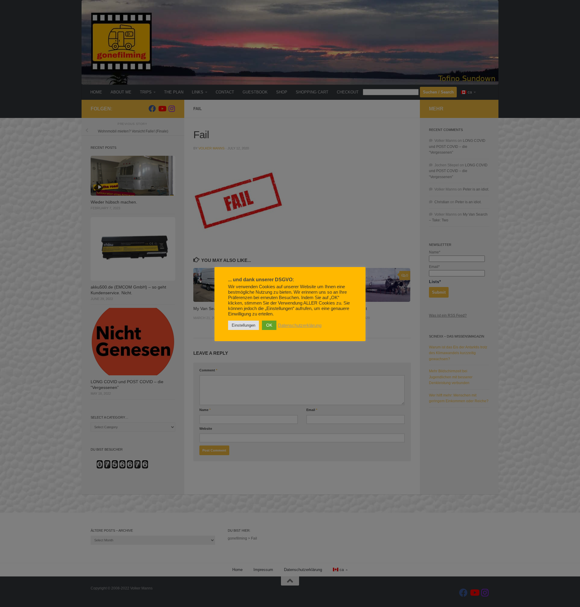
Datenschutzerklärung (299, 325)
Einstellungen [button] (243, 325)
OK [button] (269, 325)
